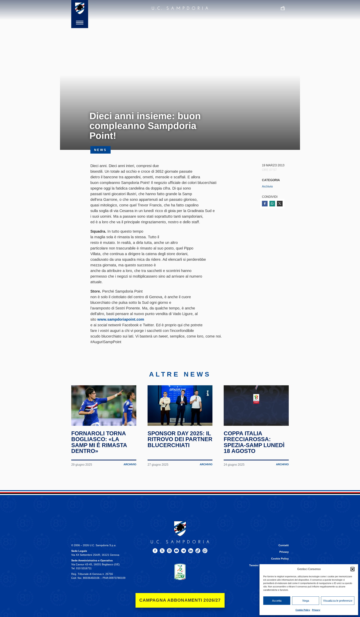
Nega (305, 600)
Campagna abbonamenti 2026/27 (180, 600)
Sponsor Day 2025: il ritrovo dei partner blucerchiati (180, 439)
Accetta (276, 600)
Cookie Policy (303, 610)
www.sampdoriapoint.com (120, 319)
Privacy (316, 610)
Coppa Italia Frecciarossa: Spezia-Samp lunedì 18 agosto (254, 442)
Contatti (283, 545)
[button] (352, 569)
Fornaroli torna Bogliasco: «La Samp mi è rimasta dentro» (99, 442)
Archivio (267, 186)
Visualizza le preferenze (337, 600)
